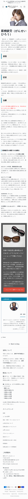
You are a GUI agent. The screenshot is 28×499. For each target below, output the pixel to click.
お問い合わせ (6, 430)
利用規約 (5, 443)
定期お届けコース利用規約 (9, 447)
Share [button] (4, 337)
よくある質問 (6, 416)
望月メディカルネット (13, 489)
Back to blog (15, 344)
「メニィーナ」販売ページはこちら (14, 289)
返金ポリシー (6, 436)
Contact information (14, 496)
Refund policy (13, 491)
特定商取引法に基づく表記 (9, 440)
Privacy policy (20, 491)
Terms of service (6, 493)
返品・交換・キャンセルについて (11, 420)
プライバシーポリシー (8, 433)
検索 (4, 413)
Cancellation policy (22, 493)
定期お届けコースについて (9, 426)
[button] (3, 6)
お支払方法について (8, 423)
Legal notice (14, 493)
